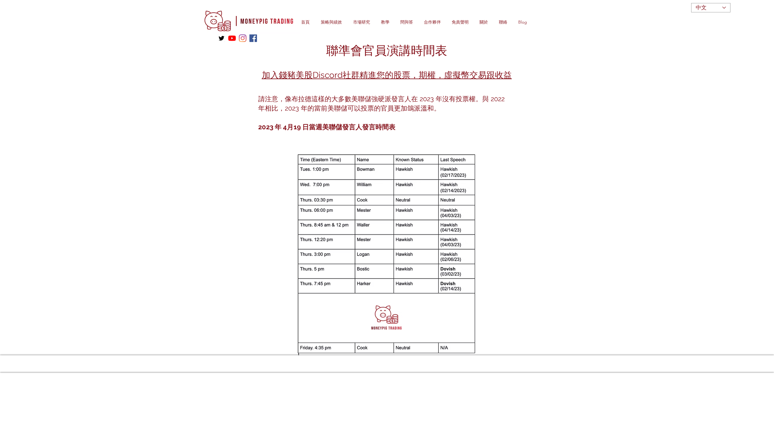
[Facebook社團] (253, 38)
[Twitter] (221, 38)
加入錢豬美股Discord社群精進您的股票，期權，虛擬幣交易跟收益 (387, 75)
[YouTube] (232, 38)
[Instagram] (242, 38)
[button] (334, 22)
